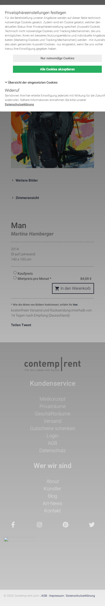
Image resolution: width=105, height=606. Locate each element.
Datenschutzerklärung (19, 104)
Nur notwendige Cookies (57, 58)
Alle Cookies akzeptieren (57, 69)
